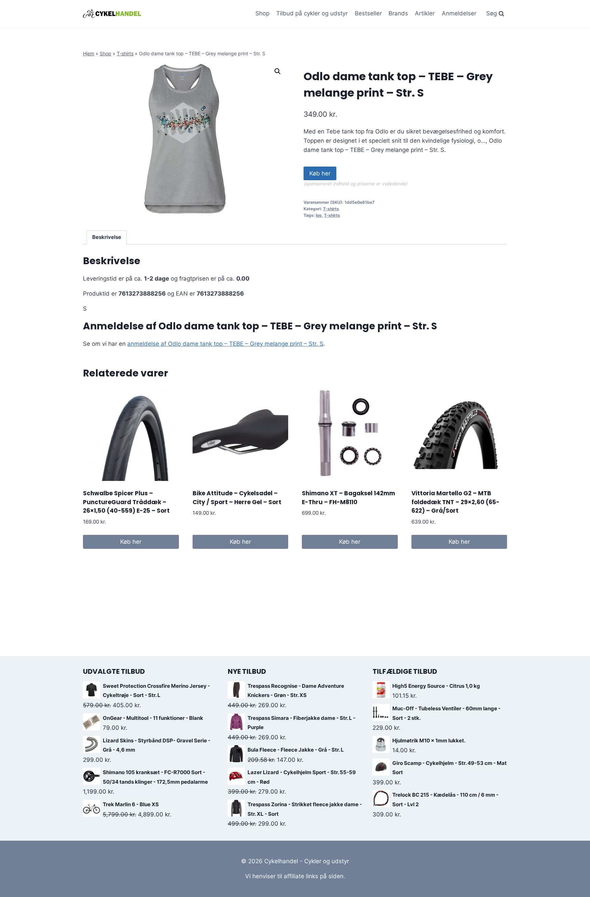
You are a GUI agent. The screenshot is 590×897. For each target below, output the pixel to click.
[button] (277, 71)
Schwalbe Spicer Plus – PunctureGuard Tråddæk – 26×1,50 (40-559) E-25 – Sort (126, 502)
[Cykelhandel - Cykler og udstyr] (112, 13)
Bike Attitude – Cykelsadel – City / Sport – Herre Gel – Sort (237, 497)
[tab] (107, 237)
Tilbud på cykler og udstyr (312, 13)
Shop (262, 13)
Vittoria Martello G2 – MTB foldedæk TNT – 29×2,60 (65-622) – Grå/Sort (455, 502)
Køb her (320, 173)
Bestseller (368, 13)
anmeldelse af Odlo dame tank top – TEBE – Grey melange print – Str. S (225, 343)
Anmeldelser (459, 13)
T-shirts (125, 53)
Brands (398, 13)
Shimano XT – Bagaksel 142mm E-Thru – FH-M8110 (348, 497)
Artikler (425, 13)
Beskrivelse (106, 237)
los (319, 215)
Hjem (88, 53)
